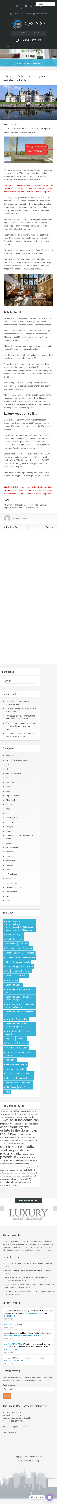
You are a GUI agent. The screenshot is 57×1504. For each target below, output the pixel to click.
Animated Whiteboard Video (16, 760)
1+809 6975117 (31, 40)
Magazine (9, 843)
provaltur (10, 1048)
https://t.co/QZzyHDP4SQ (14, 1344)
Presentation (10, 861)
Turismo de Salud (12, 883)
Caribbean (10, 948)
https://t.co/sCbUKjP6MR (32, 1335)
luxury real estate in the (16, 1019)
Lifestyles (9, 827)
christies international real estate (20, 957)
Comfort (9, 791)
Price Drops (12, 874)
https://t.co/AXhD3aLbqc (34, 1313)
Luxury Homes (12, 980)
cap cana (24, 944)
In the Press (10, 822)
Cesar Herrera (20, 518)
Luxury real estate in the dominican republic (16, 1025)
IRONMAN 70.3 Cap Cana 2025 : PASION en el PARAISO (25, 1270)
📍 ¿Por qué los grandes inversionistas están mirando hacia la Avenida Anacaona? (21, 726)
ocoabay (21, 1039)
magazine (10, 1039)
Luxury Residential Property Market (17, 1032)
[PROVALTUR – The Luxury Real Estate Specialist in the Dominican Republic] (28, 24)
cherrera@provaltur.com (36, 13)
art (21, 939)
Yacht (8, 901)
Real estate (11, 1060)
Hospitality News (12, 818)
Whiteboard (27, 1083)
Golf (7, 813)
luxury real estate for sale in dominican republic (18, 998)
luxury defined (21, 976)
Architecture (11, 939)
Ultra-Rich (21, 1069)
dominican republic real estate (19, 967)
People (8, 856)
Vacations (9, 896)
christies (11, 505)
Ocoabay (9, 852)
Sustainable (10, 878)
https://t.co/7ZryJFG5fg (13, 1324)
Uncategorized (11, 892)
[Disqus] (28, 563)
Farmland (9, 804)
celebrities (10, 782)
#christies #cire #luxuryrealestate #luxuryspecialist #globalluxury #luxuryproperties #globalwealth (20, 925)
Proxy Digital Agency (31, 1461)
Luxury (8, 128)
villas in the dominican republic (26, 507)
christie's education (14, 953)
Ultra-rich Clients (13, 1074)
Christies (9, 787)
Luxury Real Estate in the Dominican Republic (31, 128)
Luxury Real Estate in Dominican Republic (19, 1013)
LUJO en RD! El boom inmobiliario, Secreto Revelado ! (25, 1263)
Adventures (10, 756)
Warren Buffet (12, 1083)
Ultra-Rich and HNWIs (28, 133)
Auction (9, 778)
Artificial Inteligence (13, 773)
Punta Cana (22, 1048)
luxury (8, 976)
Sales (8, 870)
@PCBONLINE (9, 1316)
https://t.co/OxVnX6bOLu (13, 1360)
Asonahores (11, 944)
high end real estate (22, 971)
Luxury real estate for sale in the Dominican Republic (20, 1005)
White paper (11, 1087)
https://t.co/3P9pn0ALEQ (13, 1349)
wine (8, 1092)
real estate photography (16, 1064)
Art (9, 765)
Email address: (9, 1385)
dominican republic (21, 962)
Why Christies (26, 1087)
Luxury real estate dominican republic (18, 990)
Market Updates (11, 133)
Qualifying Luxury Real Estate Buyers (18, 1053)
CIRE (8, 962)
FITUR (8, 809)
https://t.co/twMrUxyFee (13, 1335)
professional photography (17, 1043)
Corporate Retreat (12, 796)
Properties (10, 865)
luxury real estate (14, 985)
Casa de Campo (25, 948)
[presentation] (2, 1208)
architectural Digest (14, 935)
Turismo (9, 1069)
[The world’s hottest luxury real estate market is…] (28, 102)
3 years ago (8, 1318)
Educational (10, 800)
